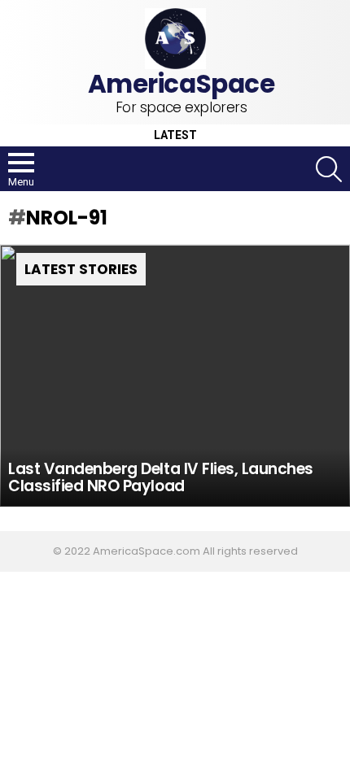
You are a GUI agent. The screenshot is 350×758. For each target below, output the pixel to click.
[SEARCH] (329, 169)
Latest (175, 135)
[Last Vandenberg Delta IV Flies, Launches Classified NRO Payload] (175, 376)
